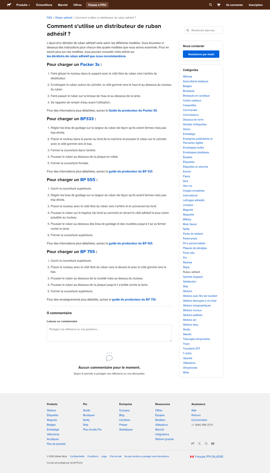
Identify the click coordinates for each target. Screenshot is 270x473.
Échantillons (44, 5)
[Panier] (219, 5)
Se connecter (234, 5)
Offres (77, 5)
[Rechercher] (210, 5)
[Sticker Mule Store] (192, 443)
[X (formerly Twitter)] (199, 443)
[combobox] (203, 30)
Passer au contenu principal (3, 3)
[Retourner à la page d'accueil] (9, 5)
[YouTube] (212, 443)
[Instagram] (206, 443)
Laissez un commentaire (62, 321)
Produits (21, 5)
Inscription (256, 5)
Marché (63, 5)
